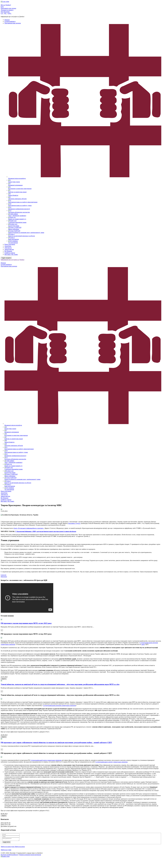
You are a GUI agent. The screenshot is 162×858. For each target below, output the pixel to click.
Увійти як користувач (8, 846)
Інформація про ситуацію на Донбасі (12, 259)
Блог (2, 6)
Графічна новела (9, 253)
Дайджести (8, 248)
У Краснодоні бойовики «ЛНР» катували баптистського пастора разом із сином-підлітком (45, 531)
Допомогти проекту (7, 10)
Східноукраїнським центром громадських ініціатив (59, 705)
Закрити (4, 678)
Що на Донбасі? (6, 5)
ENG (10, 13)
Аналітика (7, 246)
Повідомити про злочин (8, 8)
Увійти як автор (20, 846)
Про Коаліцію (5, 11)
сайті (143, 644)
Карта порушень (9, 244)
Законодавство (9, 249)
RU (5, 13)
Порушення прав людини (12, 23)
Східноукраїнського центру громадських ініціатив (111, 762)
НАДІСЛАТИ (6, 842)
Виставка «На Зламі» (11, 254)
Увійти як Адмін (6, 850)
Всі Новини (8, 251)
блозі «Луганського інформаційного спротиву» (29, 528)
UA (2, 13)
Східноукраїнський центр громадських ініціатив (45, 760)
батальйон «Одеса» (74, 523)
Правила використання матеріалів (30, 854)
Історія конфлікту (10, 21)
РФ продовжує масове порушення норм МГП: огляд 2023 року (26, 623)
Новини (7, 20)
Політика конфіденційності (9, 854)
